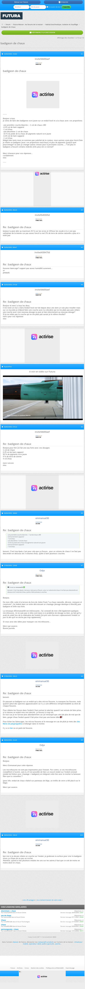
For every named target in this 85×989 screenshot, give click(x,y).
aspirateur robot (35, 944)
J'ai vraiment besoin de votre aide (49, 900)
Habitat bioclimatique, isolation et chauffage (61, 24)
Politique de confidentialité (55, 968)
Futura (13, 968)
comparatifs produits (45, 942)
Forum (8, 24)
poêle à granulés (48, 944)
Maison (15, 942)
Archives (20, 968)
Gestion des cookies (37, 968)
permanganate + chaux (9, 929)
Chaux (3, 920)
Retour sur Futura (21, 2)
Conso (27, 968)
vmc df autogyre (29, 900)
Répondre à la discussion (42, 32)
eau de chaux (6, 915)
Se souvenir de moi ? (54, 7)
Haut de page (70, 968)
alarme (57, 944)
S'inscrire (63, 2)
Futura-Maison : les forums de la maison (28, 24)
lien (11, 728)
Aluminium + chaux (8, 911)
